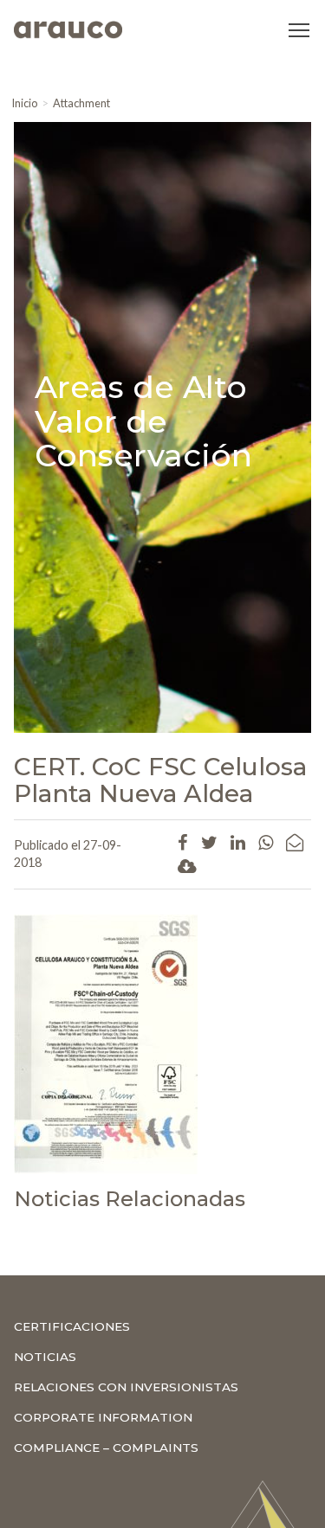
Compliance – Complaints (106, 1447)
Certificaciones (72, 1326)
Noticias (45, 1357)
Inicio (24, 103)
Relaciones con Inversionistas (126, 1387)
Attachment (81, 103)
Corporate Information (103, 1417)
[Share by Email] (294, 841)
